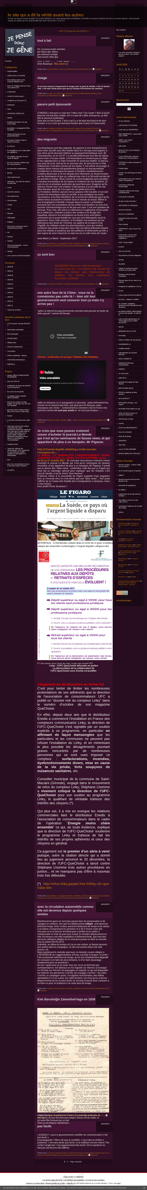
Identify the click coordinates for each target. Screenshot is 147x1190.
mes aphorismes (13, 196)
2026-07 (10, 271)
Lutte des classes (13, 192)
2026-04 (10, 284)
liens (8, 460)
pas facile (44, 1126)
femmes (121, 247)
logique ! (121, 475)
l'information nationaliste (15, 329)
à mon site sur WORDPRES (128, 129)
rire (8, 232)
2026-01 (10, 297)
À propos (8, 61)
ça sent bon (45, 254)
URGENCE (122, 440)
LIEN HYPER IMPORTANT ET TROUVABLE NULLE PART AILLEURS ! (129, 320)
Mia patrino (60, 64)
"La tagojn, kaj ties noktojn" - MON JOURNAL (17, 397)
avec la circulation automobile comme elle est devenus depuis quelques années (65, 910)
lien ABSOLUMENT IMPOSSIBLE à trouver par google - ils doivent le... (130, 313)
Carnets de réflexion (125, 531)
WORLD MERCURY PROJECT (130, 453)
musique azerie (12, 444)
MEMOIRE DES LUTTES (127, 331)
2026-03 (10, 288)
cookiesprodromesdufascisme (128, 581)
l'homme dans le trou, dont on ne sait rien (130, 281)
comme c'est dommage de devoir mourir (130, 173)
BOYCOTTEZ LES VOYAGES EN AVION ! (129, 151)
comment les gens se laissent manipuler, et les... (128, 525)
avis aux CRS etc (13, 381)
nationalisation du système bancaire (128, 353)
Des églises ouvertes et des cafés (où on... (128, 501)
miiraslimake (122, 523)
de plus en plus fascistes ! (128, 201)
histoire (9, 118)
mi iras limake (12, 200)
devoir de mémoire (125, 210)
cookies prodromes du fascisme (129, 551)
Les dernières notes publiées (74, 1180)
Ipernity (121, 260)
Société (9, 241)
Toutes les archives (14, 310)
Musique (10, 213)
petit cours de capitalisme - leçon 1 (126, 539)
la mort (121, 291)
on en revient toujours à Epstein (130, 471)
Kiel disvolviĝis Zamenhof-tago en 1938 (66, 999)
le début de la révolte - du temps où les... (129, 545)
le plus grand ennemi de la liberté (130, 295)
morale (9, 205)
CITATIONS (11, 92)
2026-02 (10, 292)
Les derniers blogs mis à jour (52, 1180)
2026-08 (10, 267)
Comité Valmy (123, 168)
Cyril (119, 539)
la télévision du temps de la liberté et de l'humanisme (19, 386)
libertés (9, 173)
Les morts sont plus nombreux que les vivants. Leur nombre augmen (129, 54)
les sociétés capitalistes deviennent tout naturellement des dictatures (130, 305)
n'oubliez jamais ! (124, 348)
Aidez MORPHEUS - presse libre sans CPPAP (130, 135)
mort (8, 209)
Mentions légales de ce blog (55, 1183)
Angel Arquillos (12, 71)
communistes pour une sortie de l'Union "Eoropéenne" (130, 179)
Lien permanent (69, 69)
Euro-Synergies (12, 334)
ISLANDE (122, 264)
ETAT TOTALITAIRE (126, 242)
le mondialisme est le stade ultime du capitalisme (18, 151)
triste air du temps (125, 436)
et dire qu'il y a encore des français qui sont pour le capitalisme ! (128, 236)
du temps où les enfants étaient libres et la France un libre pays (18, 410)
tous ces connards (125, 432)
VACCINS (122, 445)
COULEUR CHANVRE (126, 197)
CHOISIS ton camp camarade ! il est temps (130, 163)
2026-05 (10, 280)
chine (75, 420)
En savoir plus (120, 1188)
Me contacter (121, 30)
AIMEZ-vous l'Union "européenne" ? (125, 141)
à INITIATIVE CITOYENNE (128, 125)
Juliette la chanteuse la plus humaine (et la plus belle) (128, 269)
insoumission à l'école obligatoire (130, 255)
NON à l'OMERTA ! (125, 359)
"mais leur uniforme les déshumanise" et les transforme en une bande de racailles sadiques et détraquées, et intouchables (18, 452)
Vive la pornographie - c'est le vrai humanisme (17, 246)
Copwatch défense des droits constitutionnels (129, 191)
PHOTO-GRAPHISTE (15, 347)
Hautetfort (79, 1177)
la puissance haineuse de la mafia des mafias (130, 507)
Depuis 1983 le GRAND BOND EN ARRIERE (18, 376)
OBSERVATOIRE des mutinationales (126, 364)
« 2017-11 (62, 31)
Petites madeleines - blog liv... (17, 355)
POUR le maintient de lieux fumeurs (128, 393)
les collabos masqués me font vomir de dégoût (17, 157)
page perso (122, 378)
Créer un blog (68, 1177)
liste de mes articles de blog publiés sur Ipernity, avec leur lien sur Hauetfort (18, 403)
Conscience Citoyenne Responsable (126, 185)
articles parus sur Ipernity (16, 75)
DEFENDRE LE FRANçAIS (128, 205)
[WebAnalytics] (73, 3)
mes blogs (122, 335)
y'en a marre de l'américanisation (18, 255)
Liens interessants (13, 177)
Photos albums (124, 36)
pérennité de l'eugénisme (127, 485)
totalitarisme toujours (125, 545)
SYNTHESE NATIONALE (16, 360)
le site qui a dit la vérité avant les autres (46, 14)
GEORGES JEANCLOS (15, 113)
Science (10, 236)
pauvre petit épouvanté (54, 104)
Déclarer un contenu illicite (35, 1183)
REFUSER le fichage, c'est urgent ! (128, 403)
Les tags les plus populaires (95, 1180)
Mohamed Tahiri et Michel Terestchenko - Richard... (127, 583)
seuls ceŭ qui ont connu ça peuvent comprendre (128, 414)
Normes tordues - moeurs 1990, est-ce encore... (130, 465)
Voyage (9, 251)
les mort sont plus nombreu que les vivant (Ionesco (18, 163)
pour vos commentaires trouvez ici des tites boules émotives (18, 465)
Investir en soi (123, 577)
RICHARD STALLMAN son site (129, 409)
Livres (9, 187)
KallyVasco (11, 364)
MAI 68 (121, 327)
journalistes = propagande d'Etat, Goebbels (18, 129)
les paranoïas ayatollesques (17, 168)
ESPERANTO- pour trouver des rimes (130, 229)
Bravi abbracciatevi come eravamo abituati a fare (16, 80)
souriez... (122, 423)
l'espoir (9, 416)
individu (131, 572)
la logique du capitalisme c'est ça (130, 286)
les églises (122, 490)
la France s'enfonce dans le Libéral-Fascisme (17, 141)
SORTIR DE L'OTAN (126, 419)
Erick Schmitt (123, 224)
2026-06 (10, 275)
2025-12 (10, 301)
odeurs (121, 512)
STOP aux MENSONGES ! (128, 428)
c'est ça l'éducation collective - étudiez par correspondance (129, 157)
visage (42, 78)
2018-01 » (85, 31)
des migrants (47, 139)
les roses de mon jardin (15, 392)
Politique (10, 222)
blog (118, 1183)
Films (9, 109)
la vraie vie (11, 146)
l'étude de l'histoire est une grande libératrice (16, 135)
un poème (10, 470)
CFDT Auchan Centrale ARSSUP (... (18, 324)
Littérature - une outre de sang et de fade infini (18, 182)
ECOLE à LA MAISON (126, 214)
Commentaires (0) (84, 69)
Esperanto (10, 105)
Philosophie (11, 218)
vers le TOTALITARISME (127, 449)
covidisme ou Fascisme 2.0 (16, 100)
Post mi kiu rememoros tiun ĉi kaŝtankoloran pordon (17, 227)
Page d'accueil (73, 31)
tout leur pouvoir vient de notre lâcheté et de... (129, 480)
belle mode (122, 146)
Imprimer (98, 69)
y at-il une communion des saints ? (18, 421)
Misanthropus (123, 558)
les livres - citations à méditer (129, 299)
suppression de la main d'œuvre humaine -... (130, 495)
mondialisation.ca (124, 344)
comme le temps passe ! (15, 96)
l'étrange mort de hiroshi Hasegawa (127, 275)
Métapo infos (11, 342)
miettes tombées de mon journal (130, 340)
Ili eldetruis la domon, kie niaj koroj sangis (17, 123)
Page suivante (76, 1162)
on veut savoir (123, 373)
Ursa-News (11, 351)
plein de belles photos (126, 388)
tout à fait (44, 40)
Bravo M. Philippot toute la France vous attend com (19, 86)
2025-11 (10, 305)
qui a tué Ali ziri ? (124, 398)
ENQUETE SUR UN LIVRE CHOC (128, 219)
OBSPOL (122, 369)
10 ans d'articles (124, 121)
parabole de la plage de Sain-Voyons (129, 383)
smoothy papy (12, 338)
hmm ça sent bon (125, 251)
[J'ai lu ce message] (144, 1188)
